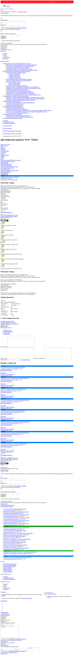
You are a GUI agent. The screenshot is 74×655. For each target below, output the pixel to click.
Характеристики (5, 166)
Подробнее (3, 373)
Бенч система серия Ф (14, 84)
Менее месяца (6, 332)
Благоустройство (7, 570)
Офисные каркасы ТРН (15, 77)
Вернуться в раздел (5, 160)
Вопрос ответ (6, 57)
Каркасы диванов (7, 571)
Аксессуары (4, 168)
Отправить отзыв (26, 359)
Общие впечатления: (39, 358)
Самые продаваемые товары (8, 505)
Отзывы (3, 169)
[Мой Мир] (5, 220)
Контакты (5, 58)
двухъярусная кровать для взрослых (9, 323)
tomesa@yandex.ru (51, 594)
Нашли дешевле (13, 216)
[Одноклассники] (3, 220)
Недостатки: (4, 358)
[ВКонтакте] (1, 220)
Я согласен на (14, 27)
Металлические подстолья (9, 564)
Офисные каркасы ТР (14, 76)
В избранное (4, 375)
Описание (3, 165)
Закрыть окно (4, 45)
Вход (4, 5)
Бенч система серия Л (14, 83)
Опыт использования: (6, 327)
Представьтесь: (4, 359)
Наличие (3, 171)
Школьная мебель (7, 569)
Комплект (3, 164)
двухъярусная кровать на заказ (8, 322)
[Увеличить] (10, 177)
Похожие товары (5, 170)
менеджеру (31, 294)
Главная (5, 53)
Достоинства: (4, 346)
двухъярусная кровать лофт (7, 321)
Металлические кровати (9, 566)
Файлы (2, 173)
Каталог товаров (5, 61)
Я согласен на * (14, 638)
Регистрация (6, 6)
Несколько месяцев (8, 331)
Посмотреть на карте (26, 598)
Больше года (6, 334)
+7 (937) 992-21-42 (5, 613)
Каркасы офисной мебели (9, 565)
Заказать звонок (23, 11)
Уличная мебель (7, 567)
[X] (7, 220)
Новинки (5, 120)
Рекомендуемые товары (9, 123)
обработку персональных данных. (17, 27)
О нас (4, 54)
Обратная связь (4, 612)
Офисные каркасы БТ (14, 75)
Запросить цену (13, 652)
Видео (2, 174)
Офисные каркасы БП (14, 74)
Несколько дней (7, 330)
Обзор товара (4, 161)
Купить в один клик (17, 640)
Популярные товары (8, 122)
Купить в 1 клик (14, 215)
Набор (2, 162)
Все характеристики (6, 191)
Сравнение (11, 374)
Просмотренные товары (6, 506)
